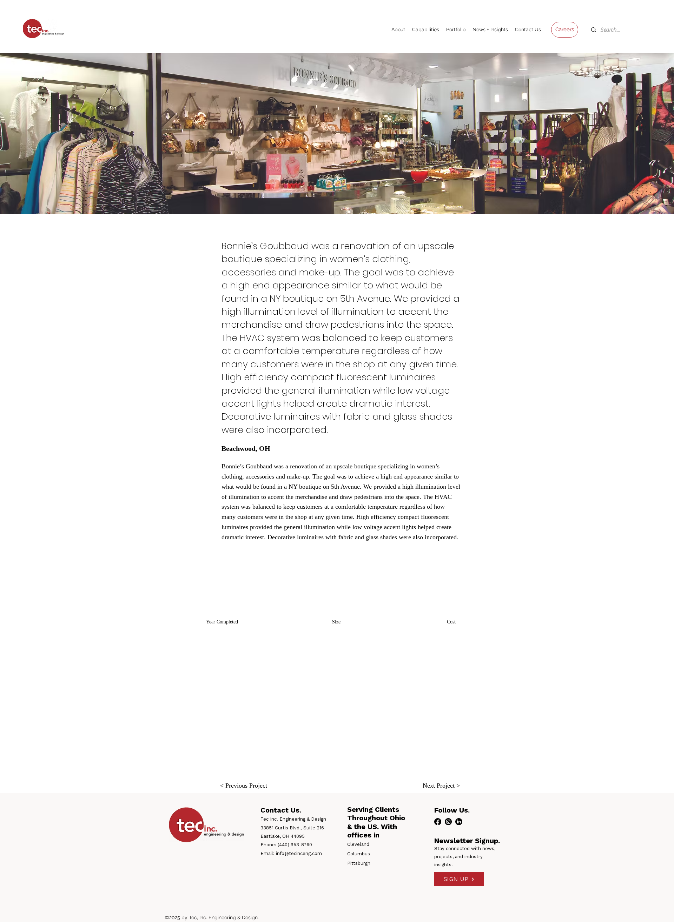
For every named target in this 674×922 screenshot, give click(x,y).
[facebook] (437, 821)
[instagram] (448, 821)
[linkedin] (458, 821)
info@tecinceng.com (299, 853)
